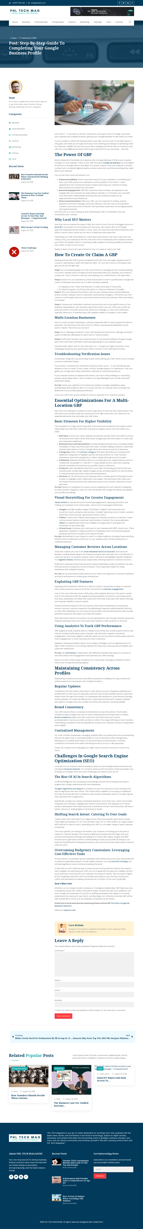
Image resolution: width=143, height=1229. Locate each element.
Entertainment (41, 22)
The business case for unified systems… (71, 1104)
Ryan (16, 1091)
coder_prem (104, 1074)
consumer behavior (71, 769)
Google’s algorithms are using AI (69, 788)
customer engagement (113, 589)
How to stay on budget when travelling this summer (73, 1198)
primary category (88, 452)
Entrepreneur (58, 22)
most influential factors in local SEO (99, 551)
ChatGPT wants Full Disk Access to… (111, 1079)
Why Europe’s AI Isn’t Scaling (34, 227)
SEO (70, 149)
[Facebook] (119, 3)
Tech (108, 22)
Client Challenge (28, 248)
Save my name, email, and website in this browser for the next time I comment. (91, 1010)
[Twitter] (124, 3)
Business (26, 22)
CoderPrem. (98, 1222)
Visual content (61, 502)
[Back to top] (138, 1224)
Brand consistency (63, 717)
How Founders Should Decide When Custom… (28, 1097)
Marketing (84, 22)
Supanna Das (70, 910)
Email (58, 990)
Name (58, 980)
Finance (72, 22)
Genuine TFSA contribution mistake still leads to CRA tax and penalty (76, 1162)
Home (15, 22)
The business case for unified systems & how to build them (35, 195)
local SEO (59, 227)
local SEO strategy (120, 861)
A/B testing (70, 653)
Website (58, 1000)
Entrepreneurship (19, 1068)
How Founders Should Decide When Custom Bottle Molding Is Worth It (34, 176)
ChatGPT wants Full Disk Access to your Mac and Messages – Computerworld (33, 215)
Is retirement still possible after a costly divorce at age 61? (76, 1180)
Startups (98, 22)
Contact (119, 22)
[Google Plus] (132, 3)
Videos (62, 523)
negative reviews (65, 559)
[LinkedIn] (128, 3)
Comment (60, 950)
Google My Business (111, 163)
